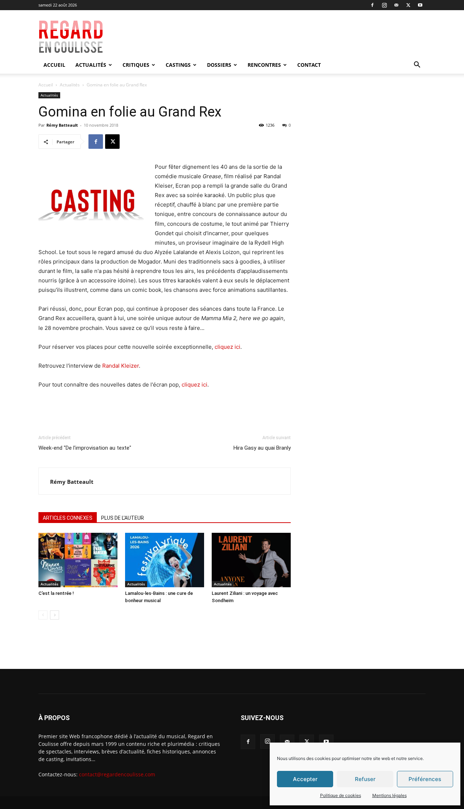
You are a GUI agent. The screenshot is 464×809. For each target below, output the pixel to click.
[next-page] (54, 615)
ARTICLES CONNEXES (67, 518)
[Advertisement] (283, 36)
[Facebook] (372, 5)
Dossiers (219, 64)
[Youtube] (420, 5)
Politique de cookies (340, 795)
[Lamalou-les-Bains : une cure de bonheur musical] (164, 560)
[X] (408, 5)
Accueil (54, 64)
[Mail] (396, 5)
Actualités (90, 64)
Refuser (365, 779)
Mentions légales (389, 795)
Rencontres (264, 64)
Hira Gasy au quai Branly (262, 448)
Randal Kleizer (120, 365)
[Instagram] (384, 5)
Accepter (305, 779)
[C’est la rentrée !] (77, 560)
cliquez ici (227, 346)
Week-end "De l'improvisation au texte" (84, 448)
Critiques (136, 64)
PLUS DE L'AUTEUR (122, 518)
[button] (417, 65)
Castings (178, 64)
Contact (309, 64)
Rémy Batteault (62, 125)
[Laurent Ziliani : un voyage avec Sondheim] (251, 560)
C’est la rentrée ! (56, 593)
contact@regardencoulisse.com (117, 774)
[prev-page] (42, 615)
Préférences (425, 779)
